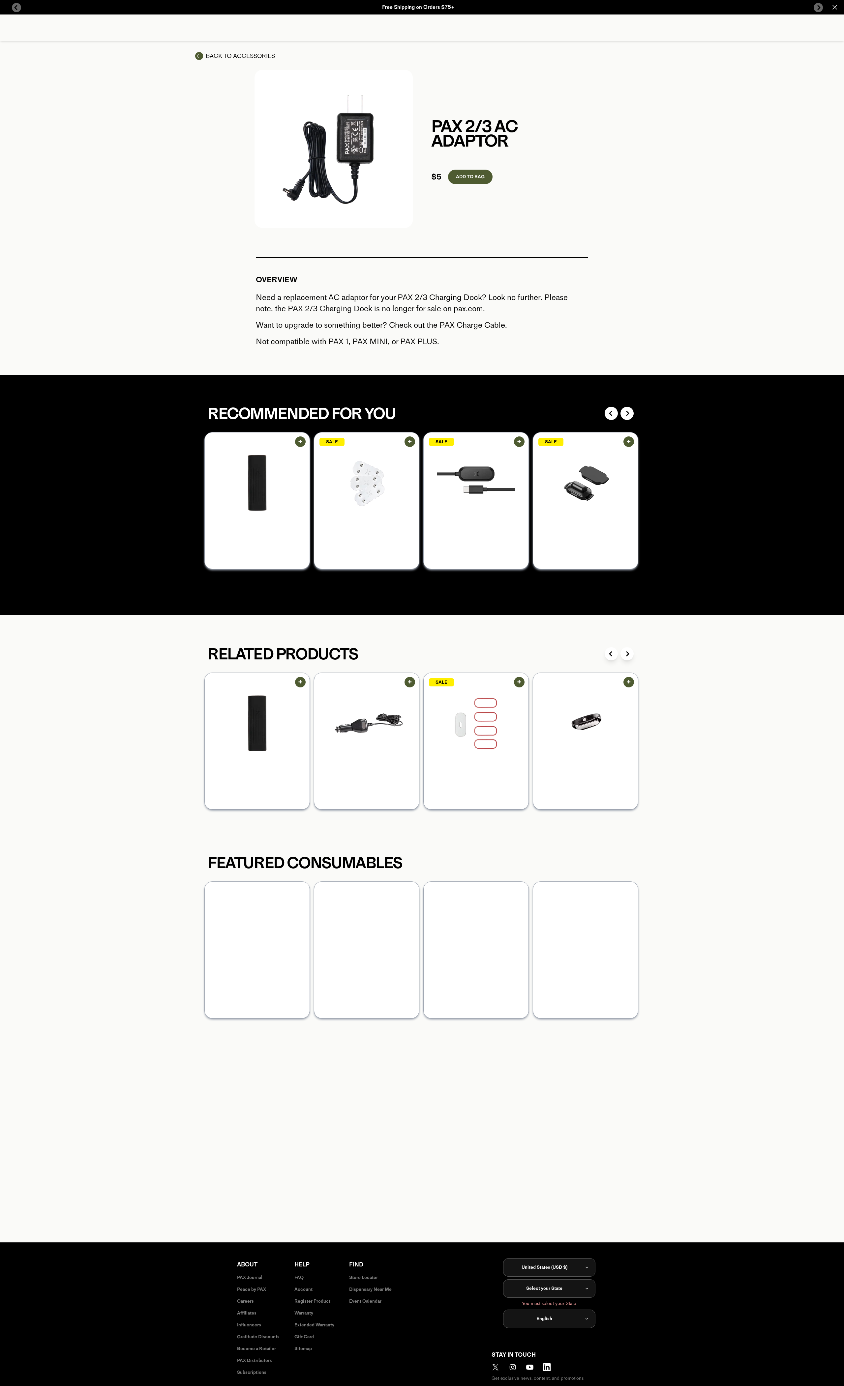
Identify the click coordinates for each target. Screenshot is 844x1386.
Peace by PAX (251, 1289)
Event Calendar (365, 1301)
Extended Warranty (314, 1325)
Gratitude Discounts (258, 1337)
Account (303, 1289)
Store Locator (363, 1277)
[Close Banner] (835, 7)
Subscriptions (251, 1372)
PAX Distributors (254, 1360)
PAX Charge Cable (472, 325)
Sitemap (303, 1348)
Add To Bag (470, 177)
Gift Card (304, 1337)
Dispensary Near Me (370, 1289)
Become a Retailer (256, 1348)
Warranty (303, 1313)
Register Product (312, 1301)
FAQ (299, 1277)
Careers (245, 1301)
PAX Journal (249, 1277)
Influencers (249, 1325)
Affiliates (246, 1313)
